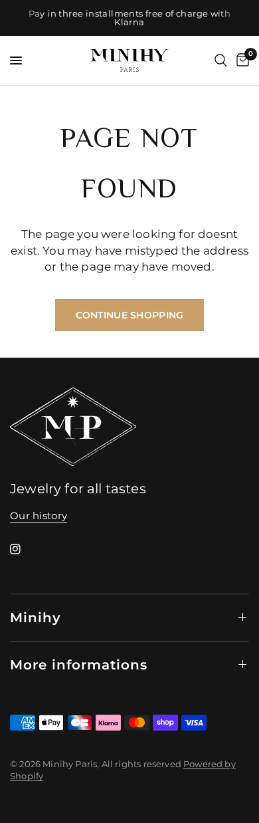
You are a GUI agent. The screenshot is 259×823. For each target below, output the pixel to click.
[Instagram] (24, 549)
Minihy (35, 618)
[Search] (221, 60)
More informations (78, 665)
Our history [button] (38, 515)
